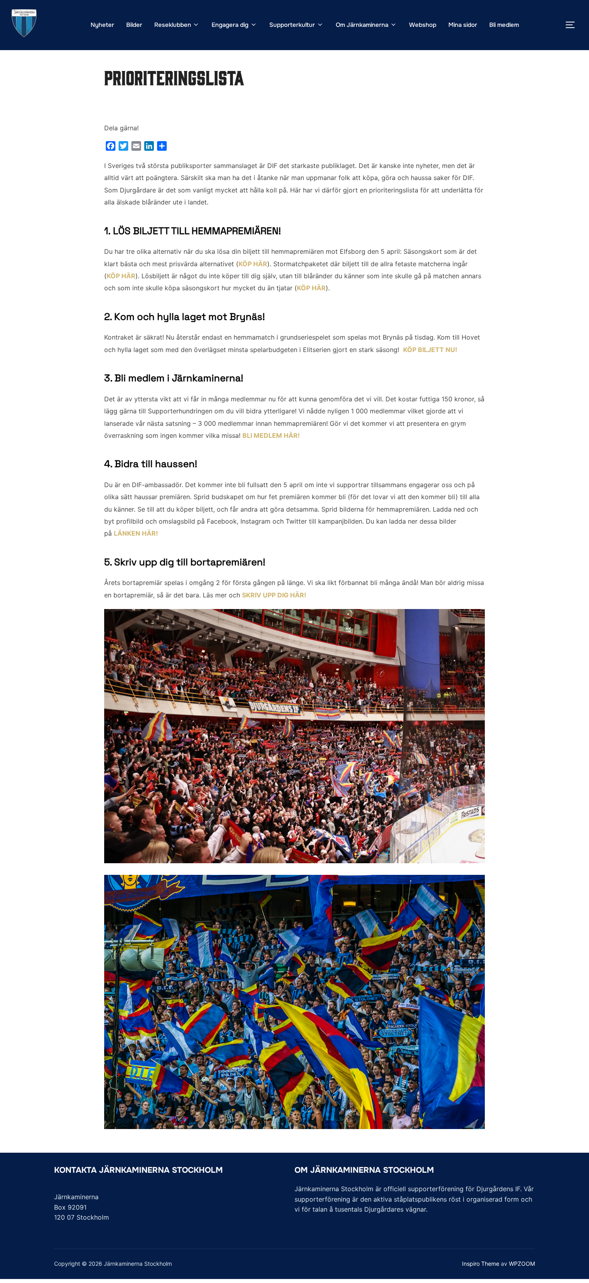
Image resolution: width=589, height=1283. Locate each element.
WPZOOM (522, 1263)
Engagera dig (230, 25)
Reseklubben (172, 25)
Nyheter (102, 25)
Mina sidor (462, 25)
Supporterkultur (292, 25)
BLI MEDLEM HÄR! (271, 435)
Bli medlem (504, 25)
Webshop (422, 25)
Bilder (134, 25)
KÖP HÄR (252, 264)
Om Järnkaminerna (362, 25)
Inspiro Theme (480, 1263)
